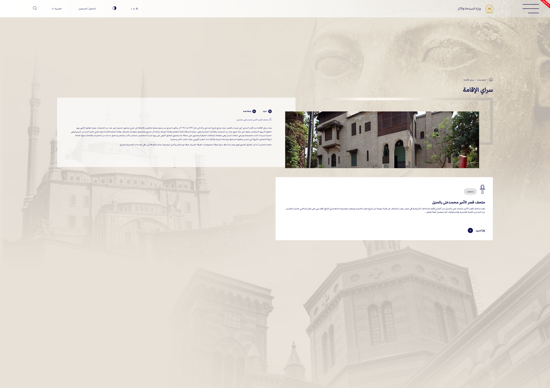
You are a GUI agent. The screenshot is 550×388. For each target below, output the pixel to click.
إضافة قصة (247, 111)
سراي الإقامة (469, 79)
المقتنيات (481, 79)
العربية (58, 8)
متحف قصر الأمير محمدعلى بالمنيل (252, 119)
